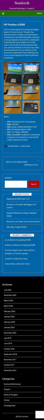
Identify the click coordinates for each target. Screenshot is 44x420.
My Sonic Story (21, 259)
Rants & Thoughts (11, 395)
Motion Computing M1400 (20, 240)
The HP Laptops (21, 253)
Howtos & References (12, 384)
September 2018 (10, 354)
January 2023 (9, 327)
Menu (39, 13)
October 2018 (9, 349)
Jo (6, 240)
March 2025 (8, 301)
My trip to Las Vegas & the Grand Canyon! (23, 221)
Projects (7, 389)
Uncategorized (9, 406)
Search (8, 178)
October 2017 (9, 365)
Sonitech (22, 2)
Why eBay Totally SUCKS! (17, 227)
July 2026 (7, 290)
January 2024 (9, 317)
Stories (6, 400)
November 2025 (10, 295)
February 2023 (9, 322)
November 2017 (10, 360)
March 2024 (8, 306)
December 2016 (10, 370)
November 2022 (10, 333)
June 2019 (8, 344)
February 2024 (9, 311)
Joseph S (8, 259)
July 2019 (7, 338)
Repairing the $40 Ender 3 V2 (18, 199)
